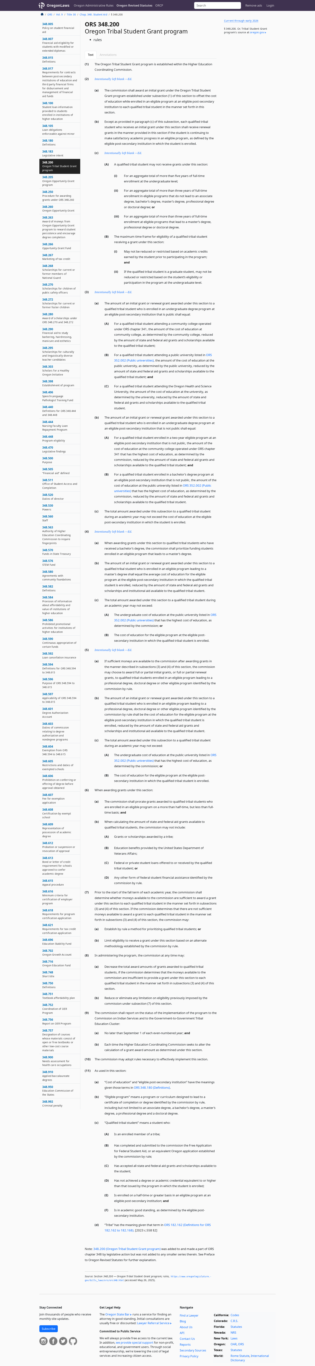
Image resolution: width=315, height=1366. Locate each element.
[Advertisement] (248, 97)
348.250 (58, 195)
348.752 (54, 1008)
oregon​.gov (257, 32)
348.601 (55, 712)
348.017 (59, 82)
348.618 (58, 914)
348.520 (53, 496)
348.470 (54, 449)
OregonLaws (58, 5)
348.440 (59, 411)
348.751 (58, 996)
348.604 (54, 750)
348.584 (57, 605)
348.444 (55, 426)
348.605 (57, 765)
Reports (185, 1345)
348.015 (49, 59)
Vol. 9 (59, 14)
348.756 (56, 1021)
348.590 (59, 642)
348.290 (57, 335)
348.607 (53, 798)
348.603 (55, 731)
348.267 (56, 257)
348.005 (58, 28)
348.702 (56, 952)
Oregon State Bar (117, 1314)
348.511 (59, 484)
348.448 (53, 438)
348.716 (56, 963)
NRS (233, 1333)
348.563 (56, 535)
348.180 (49, 142)
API (182, 1333)
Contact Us (187, 1339)
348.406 (57, 396)
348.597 (59, 698)
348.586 (58, 626)
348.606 (59, 781)
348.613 (57, 865)
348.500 (47, 460)
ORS (49, 14)
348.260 (58, 208)
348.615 (53, 882)
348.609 (56, 830)
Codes (235, 1315)
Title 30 (71, 14)
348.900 (56, 1061)
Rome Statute (240, 1356)
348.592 (59, 655)
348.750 (49, 985)
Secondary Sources (193, 1350)
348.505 (55, 471)
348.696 (56, 941)
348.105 (58, 129)
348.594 (59, 668)
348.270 (59, 288)
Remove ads (253, 5)
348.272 (58, 303)
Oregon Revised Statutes (134, 5)
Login (270, 5)
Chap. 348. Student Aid (93, 14)
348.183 (52, 153)
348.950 (57, 1091)
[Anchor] (134, 69)
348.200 (59, 166)
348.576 (48, 562)
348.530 (47, 507)
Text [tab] (91, 55)
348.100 (57, 111)
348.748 (48, 974)
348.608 (56, 813)
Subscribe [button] (48, 1329)
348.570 (56, 552)
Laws (234, 1338)
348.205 (58, 181)
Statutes (236, 1327)
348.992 (52, 1103)
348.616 (57, 897)
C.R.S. (234, 1321)
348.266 (56, 246)
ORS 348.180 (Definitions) (152, 1087)
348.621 (59, 929)
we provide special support (134, 1343)
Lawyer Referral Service (153, 1323)
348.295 (58, 353)
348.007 (58, 44)
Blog (183, 1321)
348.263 (58, 227)
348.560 (47, 518)
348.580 (56, 575)
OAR (234, 1344)
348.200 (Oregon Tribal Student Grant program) (127, 1249)
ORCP (159, 5)
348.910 (55, 1076)
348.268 (58, 271)
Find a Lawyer (189, 1315)
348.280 (59, 318)
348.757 (58, 1040)
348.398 (58, 383)
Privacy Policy (189, 1356)
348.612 (58, 847)
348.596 (58, 683)
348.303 (55, 370)
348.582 (49, 588)
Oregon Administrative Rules (94, 5)
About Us (186, 1327)
